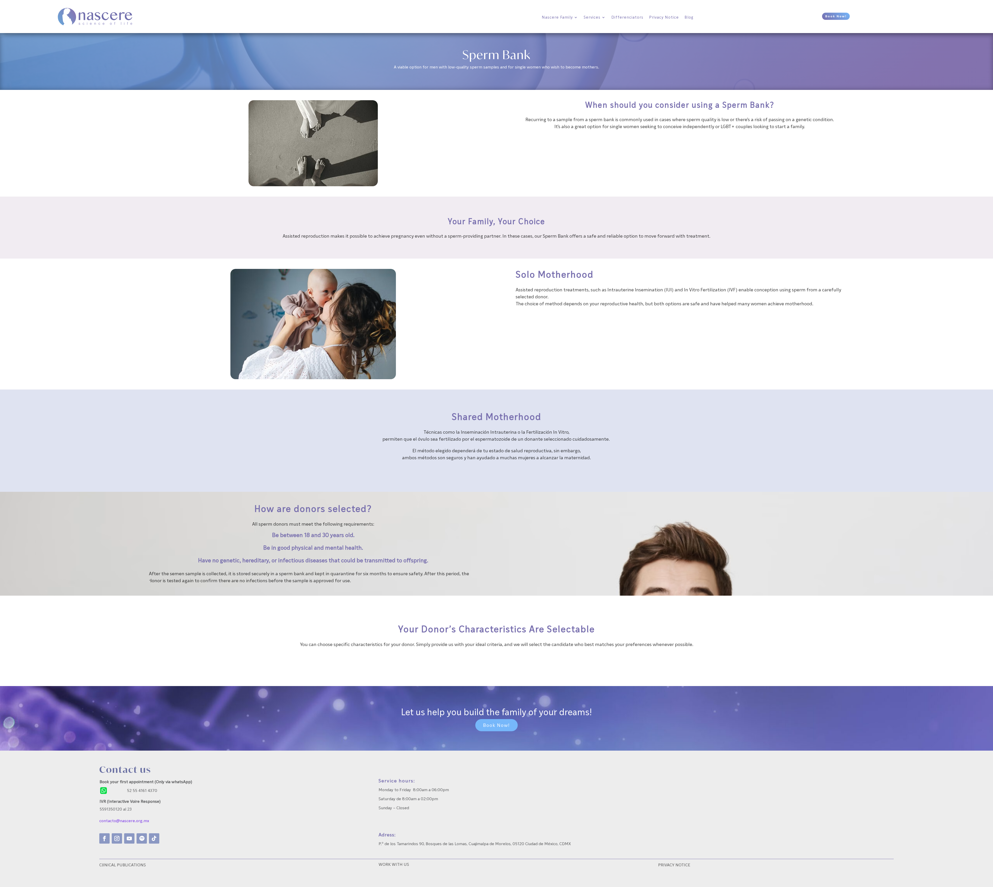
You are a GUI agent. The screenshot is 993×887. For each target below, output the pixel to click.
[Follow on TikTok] (154, 838)
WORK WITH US (394, 864)
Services (592, 17)
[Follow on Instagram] (117, 838)
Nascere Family (557, 17)
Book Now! (836, 16)
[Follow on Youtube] (129, 838)
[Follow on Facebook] (104, 838)
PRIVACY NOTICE (674, 864)
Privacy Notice (664, 17)
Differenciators (627, 17)
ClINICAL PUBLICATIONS (122, 864)
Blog (689, 17)
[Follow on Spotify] (142, 838)
